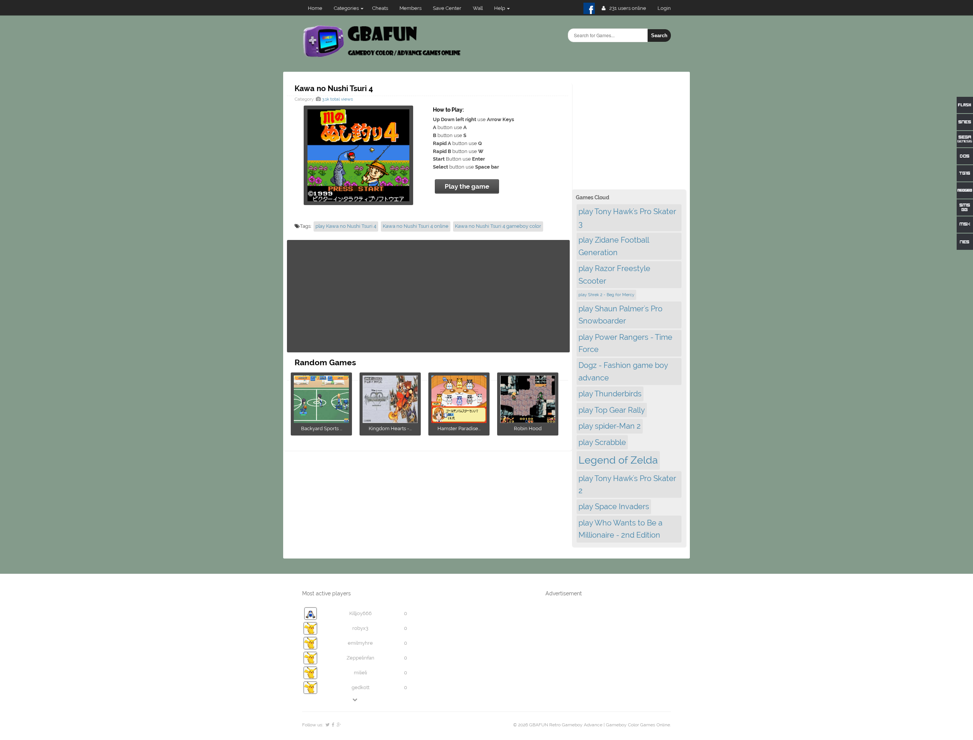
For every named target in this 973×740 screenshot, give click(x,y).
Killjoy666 (360, 613)
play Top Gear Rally (611, 410)
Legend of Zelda (618, 460)
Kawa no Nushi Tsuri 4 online (415, 226)
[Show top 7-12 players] (355, 699)
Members (410, 8)
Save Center (447, 8)
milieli (360, 672)
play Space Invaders (613, 506)
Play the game (467, 186)
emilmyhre (360, 643)
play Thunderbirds (610, 393)
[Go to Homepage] (382, 56)
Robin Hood (528, 428)
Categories (346, 8)
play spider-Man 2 (609, 426)
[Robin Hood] (527, 420)
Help (499, 8)
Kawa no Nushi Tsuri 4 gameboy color (498, 226)
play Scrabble (602, 442)
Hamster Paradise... (458, 428)
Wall (478, 8)
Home (315, 8)
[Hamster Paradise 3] (458, 420)
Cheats (380, 8)
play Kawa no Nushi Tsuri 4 (345, 226)
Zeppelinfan (360, 658)
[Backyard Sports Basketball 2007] (321, 420)
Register (667, 8)
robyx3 (360, 628)
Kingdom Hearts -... (390, 428)
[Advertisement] (428, 296)
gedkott (360, 687)
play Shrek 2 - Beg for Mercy (606, 294)
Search (659, 35)
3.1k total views (337, 99)
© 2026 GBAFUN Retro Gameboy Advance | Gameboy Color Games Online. (592, 724)
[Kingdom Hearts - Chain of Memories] (390, 420)
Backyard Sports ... (321, 428)
